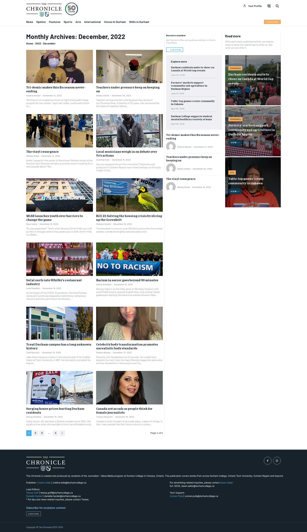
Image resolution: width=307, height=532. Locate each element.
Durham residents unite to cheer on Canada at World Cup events (192, 69)
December (49, 43)
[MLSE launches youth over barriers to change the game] (59, 195)
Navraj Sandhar (33, 416)
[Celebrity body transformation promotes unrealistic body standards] (129, 323)
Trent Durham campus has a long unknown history (58, 346)
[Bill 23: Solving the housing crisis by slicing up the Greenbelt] (129, 195)
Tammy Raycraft (104, 416)
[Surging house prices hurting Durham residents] (59, 387)
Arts (232, 172)
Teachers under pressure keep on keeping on (128, 89)
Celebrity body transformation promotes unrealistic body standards (127, 346)
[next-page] (62, 433)
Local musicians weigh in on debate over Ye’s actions (126, 153)
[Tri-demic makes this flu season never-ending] (59, 66)
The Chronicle (45, 527)
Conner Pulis (176, 496)
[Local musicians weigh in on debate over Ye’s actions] (129, 131)
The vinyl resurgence (42, 151)
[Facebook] (268, 461)
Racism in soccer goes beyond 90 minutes (127, 280)
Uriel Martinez (103, 159)
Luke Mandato (33, 288)
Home (29, 43)
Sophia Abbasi (33, 95)
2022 (38, 43)
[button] (277, 5)
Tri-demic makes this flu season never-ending (55, 89)
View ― (235, 91)
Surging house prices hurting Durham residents (55, 410)
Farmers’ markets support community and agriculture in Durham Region (189, 85)
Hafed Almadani (104, 284)
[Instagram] (277, 461)
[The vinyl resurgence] (59, 131)
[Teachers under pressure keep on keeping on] (129, 66)
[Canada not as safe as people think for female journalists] (129, 387)
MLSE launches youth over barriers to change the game (54, 217)
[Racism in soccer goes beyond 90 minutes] (129, 259)
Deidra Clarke (102, 95)
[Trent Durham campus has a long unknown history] (59, 323)
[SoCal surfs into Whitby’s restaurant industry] (59, 259)
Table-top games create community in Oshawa (193, 102)
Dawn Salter (226, 482)
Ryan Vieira (31, 224)
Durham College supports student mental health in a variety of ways (191, 117)
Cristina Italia (44, 482)
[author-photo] (171, 146)
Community (235, 68)
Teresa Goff (32, 492)
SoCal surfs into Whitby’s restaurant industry (54, 282)
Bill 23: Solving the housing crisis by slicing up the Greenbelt (129, 217)
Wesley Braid (32, 155)
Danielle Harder (34, 496)
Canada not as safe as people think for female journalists (124, 410)
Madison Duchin (103, 224)
